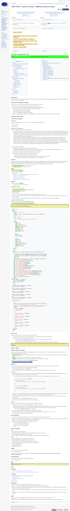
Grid (54, 411)
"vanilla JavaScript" (34, 174)
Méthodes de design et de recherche (4, 21)
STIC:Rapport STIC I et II (47, 69)
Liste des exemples (16, 191)
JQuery (12, 100)
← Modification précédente (25, 15)
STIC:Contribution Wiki (46, 67)
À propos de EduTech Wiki (23, 509)
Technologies (4, 27)
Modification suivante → (54, 15)
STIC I (44, 56)
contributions (30, 13)
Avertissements (30, 509)
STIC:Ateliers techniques (47, 66)
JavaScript (33, 99)
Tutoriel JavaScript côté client (28, 475)
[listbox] (63, 9)
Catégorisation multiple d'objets (18, 165)
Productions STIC (46, 64)
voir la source (31, 12)
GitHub (31, 165)
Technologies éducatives (4, 29)
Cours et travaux (5, 18)
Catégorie (13, 502)
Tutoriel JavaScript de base (17, 475)
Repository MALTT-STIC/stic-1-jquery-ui (19, 189)
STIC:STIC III (45, 76)
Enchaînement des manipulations (19, 178)
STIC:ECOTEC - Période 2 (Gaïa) (48, 68)
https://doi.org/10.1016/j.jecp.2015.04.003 (22, 488)
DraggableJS (15, 423)
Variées (3, 30)
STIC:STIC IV (45, 79)
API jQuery (14, 479)
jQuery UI (14, 358)
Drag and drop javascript (18, 419)
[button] (59, 9)
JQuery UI (16, 100)
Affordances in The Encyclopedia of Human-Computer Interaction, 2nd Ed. (25, 472)
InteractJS (15, 422)
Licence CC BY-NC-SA (25, 507)
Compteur (15, 174)
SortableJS (15, 425)
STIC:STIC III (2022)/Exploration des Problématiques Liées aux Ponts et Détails (55, 78)
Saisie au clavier (15, 123)
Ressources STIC (46, 65)
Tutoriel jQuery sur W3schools (17, 478)
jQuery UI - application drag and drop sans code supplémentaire (23, 203)
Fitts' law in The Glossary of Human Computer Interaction (22, 470)
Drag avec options (15, 195)
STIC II (47, 56)
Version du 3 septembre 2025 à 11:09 (51, 12)
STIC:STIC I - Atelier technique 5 (48, 75)
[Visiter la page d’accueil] (4, 4)
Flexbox (50, 411)
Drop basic (14, 198)
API (23, 107)
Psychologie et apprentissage (4, 24)
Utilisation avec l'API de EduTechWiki (23, 179)
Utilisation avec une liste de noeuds (19, 175)
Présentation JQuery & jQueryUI (17, 170)
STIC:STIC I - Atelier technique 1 (48, 70)
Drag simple (14, 194)
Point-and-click (14, 125)
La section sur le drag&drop (23, 184)
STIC (43, 59)
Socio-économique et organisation (4, 26)
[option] (59, 9)
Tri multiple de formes (16, 166)
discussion (26, 13)
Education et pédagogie (4, 19)
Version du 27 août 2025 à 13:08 (22, 12)
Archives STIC (45, 60)
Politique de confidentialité (15, 509)
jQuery (14, 357)
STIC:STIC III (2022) (46, 77)
